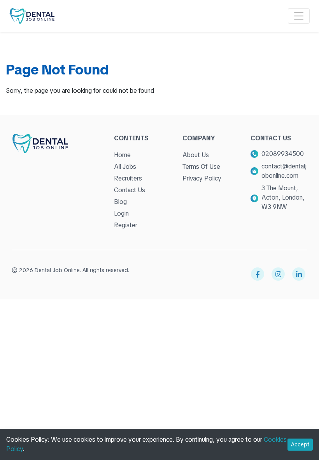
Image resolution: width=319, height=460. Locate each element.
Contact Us (129, 190)
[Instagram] (278, 274)
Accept (300, 444)
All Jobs (125, 167)
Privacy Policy (201, 178)
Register (125, 225)
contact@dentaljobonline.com (284, 171)
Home (122, 155)
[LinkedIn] (298, 274)
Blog (120, 202)
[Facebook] (257, 274)
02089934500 (282, 154)
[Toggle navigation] (299, 16)
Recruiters (128, 178)
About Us (195, 155)
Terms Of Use (201, 167)
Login (121, 213)
